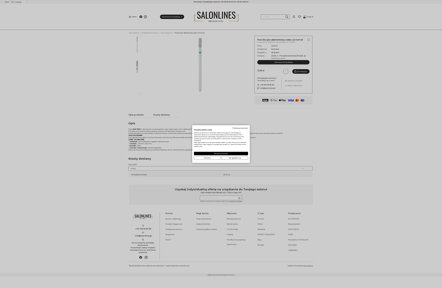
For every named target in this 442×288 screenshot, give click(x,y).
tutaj (200, 146)
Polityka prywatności (240, 128)
